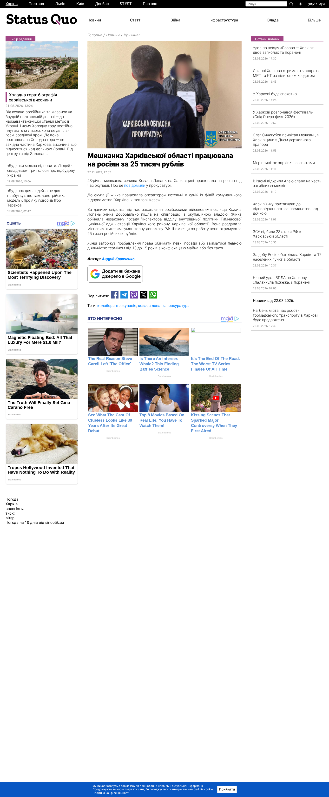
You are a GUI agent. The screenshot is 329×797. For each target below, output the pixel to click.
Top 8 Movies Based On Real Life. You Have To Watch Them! (161, 420)
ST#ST (126, 3)
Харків (12, 3)
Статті (135, 20)
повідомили (134, 185)
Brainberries (113, 371)
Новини (94, 20)
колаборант (108, 305)
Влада (273, 20)
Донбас (102, 3)
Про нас (150, 3)
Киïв (80, 3)
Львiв (60, 3)
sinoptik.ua (54, 522)
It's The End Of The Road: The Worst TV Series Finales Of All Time (215, 364)
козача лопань (151, 305)
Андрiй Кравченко (118, 259)
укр (311, 3)
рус (322, 3)
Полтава (36, 3)
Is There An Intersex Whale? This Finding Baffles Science (159, 364)
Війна (175, 20)
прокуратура (178, 305)
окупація (128, 305)
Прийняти (227, 789)
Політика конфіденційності (110, 793)
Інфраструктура (224, 20)
